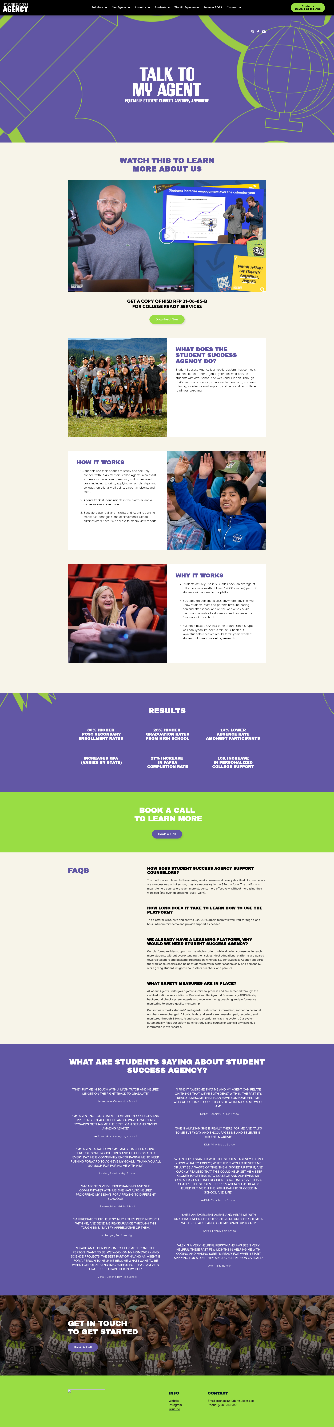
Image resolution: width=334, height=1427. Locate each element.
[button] (167, 235)
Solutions (98, 7)
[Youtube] (263, 31)
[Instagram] (252, 31)
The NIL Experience (186, 7)
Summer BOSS (213, 7)
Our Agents (119, 7)
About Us (140, 7)
